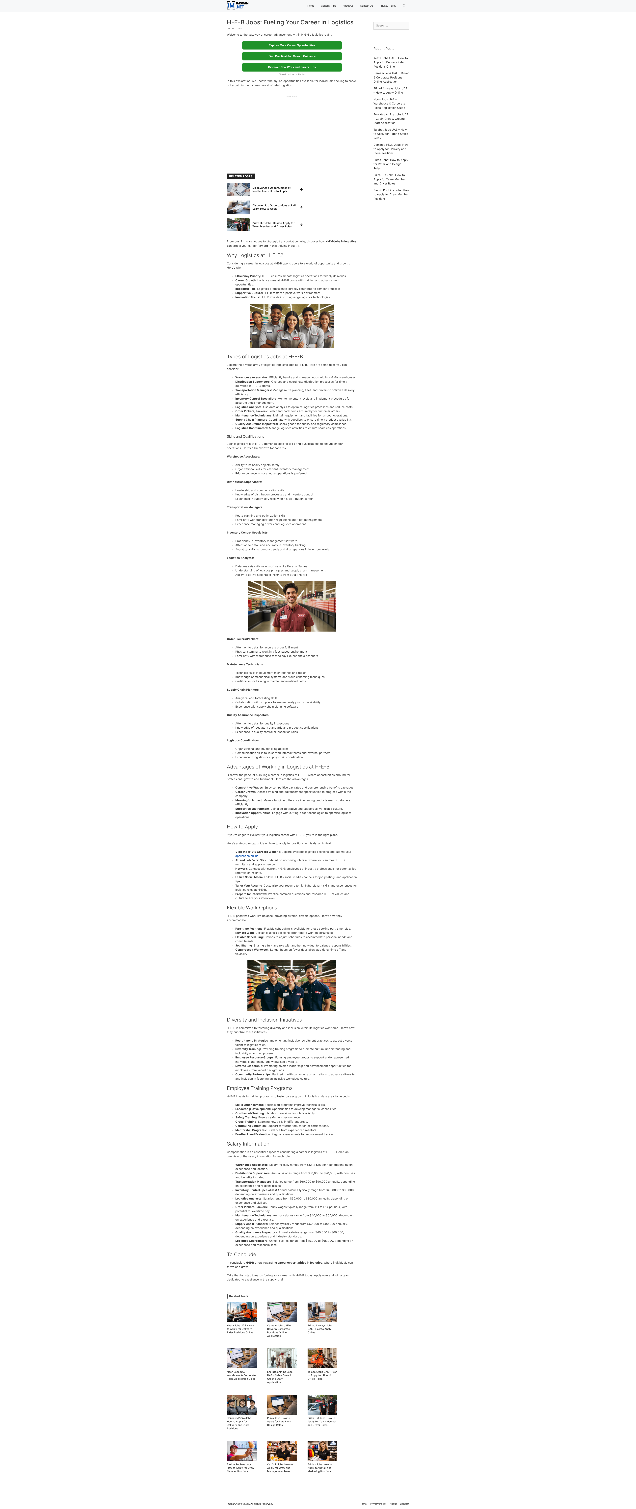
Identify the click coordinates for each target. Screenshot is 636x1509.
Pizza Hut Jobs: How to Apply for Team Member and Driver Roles (389, 179)
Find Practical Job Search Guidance (292, 56)
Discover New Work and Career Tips (292, 67)
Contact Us (366, 5)
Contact (404, 1503)
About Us (348, 5)
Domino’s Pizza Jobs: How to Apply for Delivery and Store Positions (390, 149)
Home (310, 5)
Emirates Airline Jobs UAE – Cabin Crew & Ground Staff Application (390, 119)
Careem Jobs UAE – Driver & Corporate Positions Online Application (391, 77)
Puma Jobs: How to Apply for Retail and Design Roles (390, 164)
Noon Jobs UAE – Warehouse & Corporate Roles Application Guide (389, 103)
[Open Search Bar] (404, 6)
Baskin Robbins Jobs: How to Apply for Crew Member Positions (391, 194)
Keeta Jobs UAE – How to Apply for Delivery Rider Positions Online (390, 62)
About (393, 1503)
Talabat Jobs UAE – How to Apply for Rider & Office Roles (390, 134)
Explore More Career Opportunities (292, 45)
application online (247, 856)
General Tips (328, 5)
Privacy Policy (388, 5)
